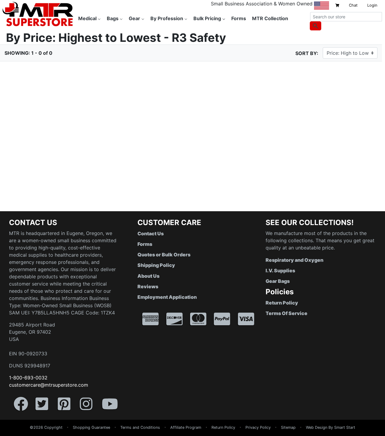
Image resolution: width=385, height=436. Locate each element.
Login (372, 5)
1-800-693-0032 (28, 378)
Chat (353, 5)
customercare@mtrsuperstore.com (48, 385)
